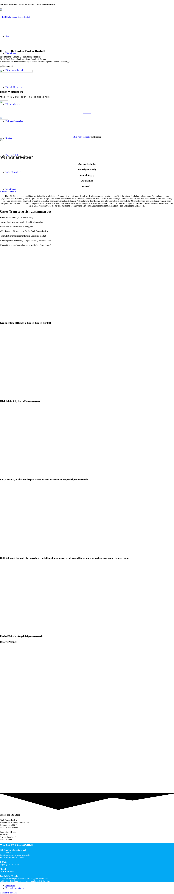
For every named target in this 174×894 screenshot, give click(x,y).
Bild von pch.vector (81, 137)
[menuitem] (89, 885)
